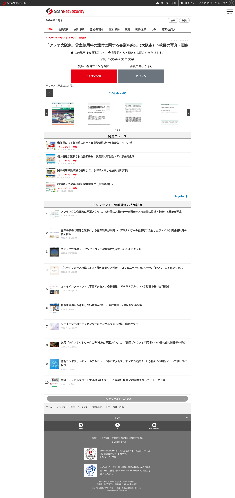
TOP (117, 417)
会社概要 (115, 438)
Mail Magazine (154, 428)
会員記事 (63, 29)
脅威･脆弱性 (96, 29)
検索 (173, 20)
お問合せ (95, 438)
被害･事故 (79, 29)
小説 (154, 29)
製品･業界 (140, 29)
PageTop (179, 196)
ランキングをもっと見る (117, 399)
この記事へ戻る (117, 93)
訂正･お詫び (168, 29)
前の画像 (49, 93)
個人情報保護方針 (118, 442)
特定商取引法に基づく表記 (132, 438)
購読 (184, 20)
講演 (127, 29)
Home (81, 428)
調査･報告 (114, 29)
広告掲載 (105, 438)
